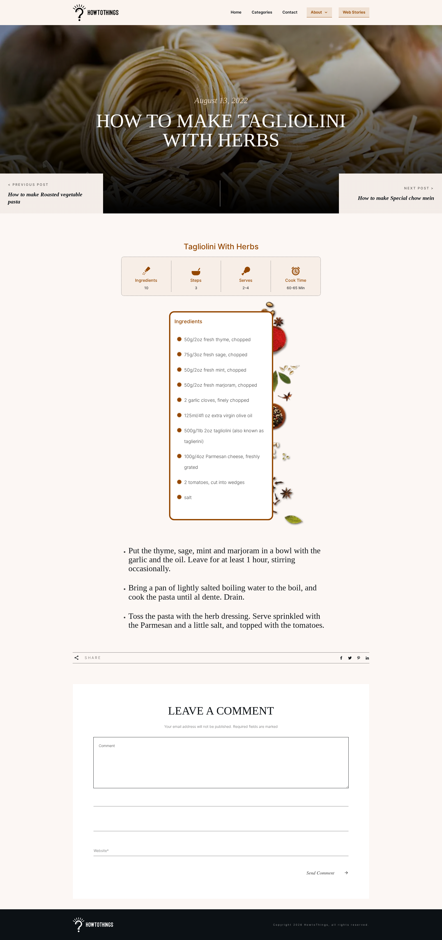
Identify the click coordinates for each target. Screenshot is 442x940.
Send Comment (320, 873)
